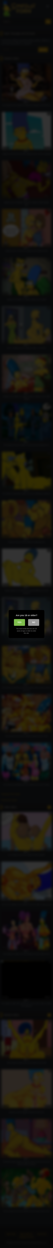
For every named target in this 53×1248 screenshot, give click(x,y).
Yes (19, 622)
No (33, 622)
